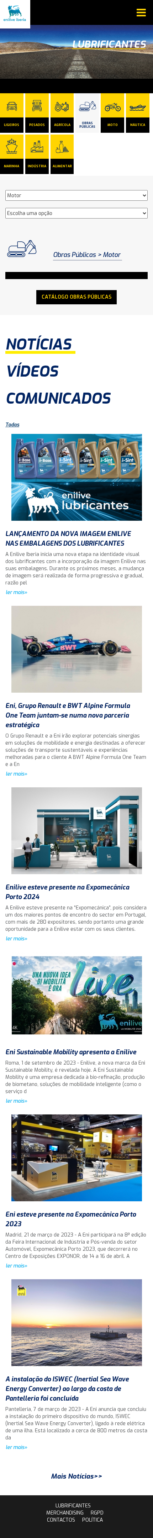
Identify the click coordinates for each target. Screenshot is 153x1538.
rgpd (97, 1513)
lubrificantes (73, 1505)
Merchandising (65, 1513)
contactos (61, 1520)
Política (92, 1520)
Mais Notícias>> (76, 1476)
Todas (12, 424)
